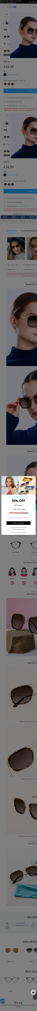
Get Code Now (18, 523)
